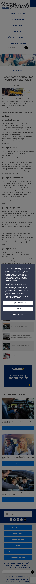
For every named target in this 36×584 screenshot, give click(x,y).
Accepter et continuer (18, 303)
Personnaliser (18, 314)
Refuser (18, 308)
